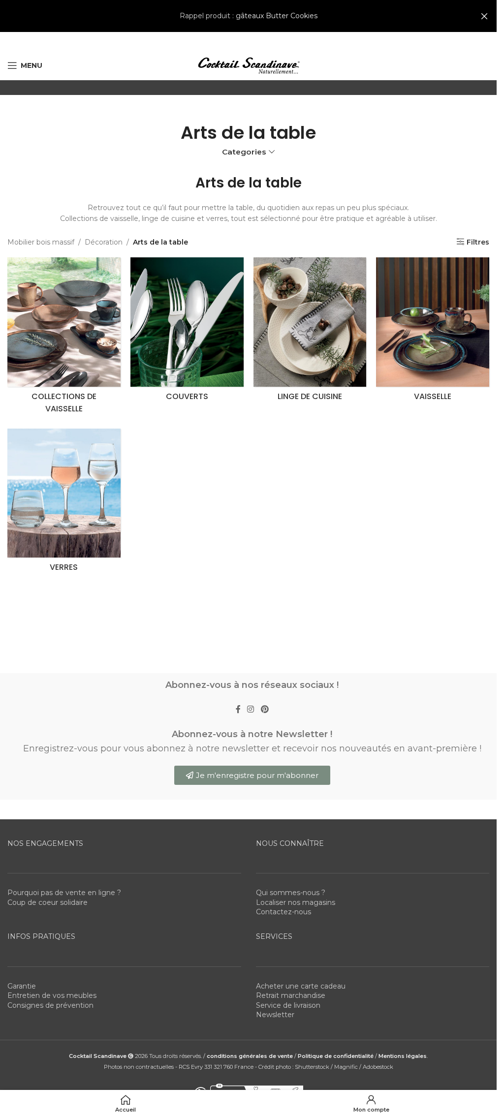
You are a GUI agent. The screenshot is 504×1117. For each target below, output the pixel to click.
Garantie (21, 986)
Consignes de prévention (50, 1005)
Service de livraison (288, 1005)
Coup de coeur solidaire (47, 902)
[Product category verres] (64, 503)
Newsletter (275, 1014)
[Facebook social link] (238, 709)
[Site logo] (248, 65)
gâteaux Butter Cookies (276, 15)
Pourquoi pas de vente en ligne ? (64, 892)
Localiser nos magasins (295, 902)
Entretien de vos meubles (51, 995)
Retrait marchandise (290, 995)
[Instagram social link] (250, 709)
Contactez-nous (283, 911)
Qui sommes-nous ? (290, 892)
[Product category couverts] (187, 331)
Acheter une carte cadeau (301, 986)
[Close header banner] (484, 16)
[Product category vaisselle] (432, 331)
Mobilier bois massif (40, 242)
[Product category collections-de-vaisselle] (64, 338)
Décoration (104, 242)
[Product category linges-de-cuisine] (310, 331)
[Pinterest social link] (264, 709)
